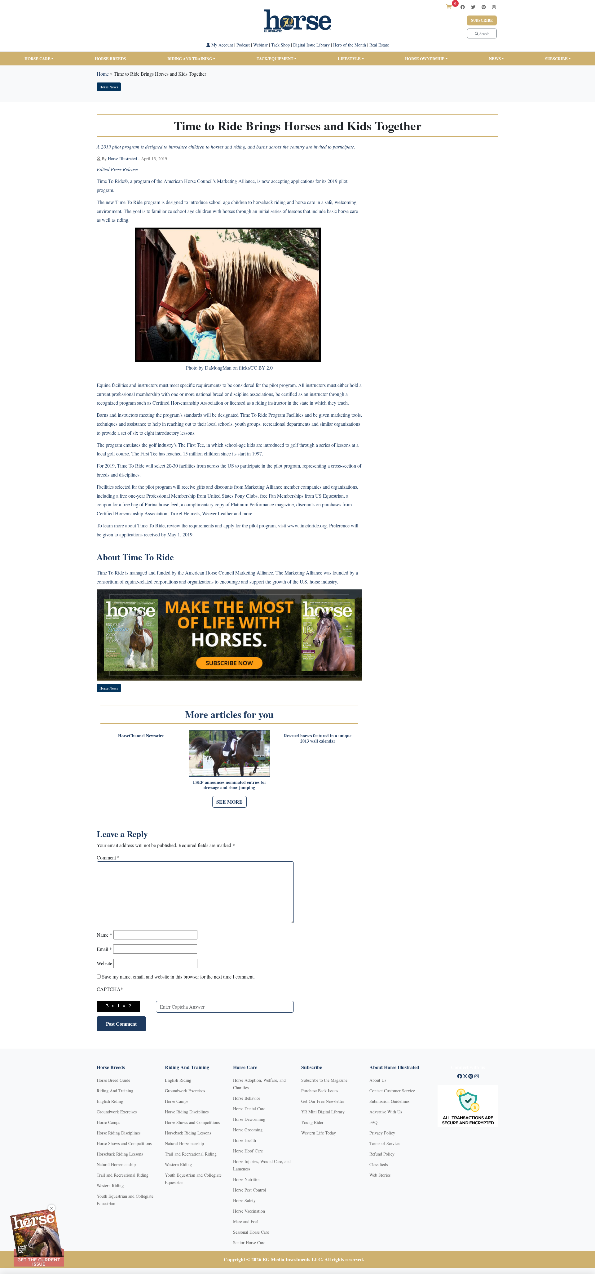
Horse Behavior (246, 1098)
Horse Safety (244, 1200)
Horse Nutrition (247, 1179)
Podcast (243, 45)
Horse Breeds (110, 58)
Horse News (108, 86)
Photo (191, 367)
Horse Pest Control (249, 1190)
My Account (221, 45)
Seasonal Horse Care (251, 1232)
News (495, 58)
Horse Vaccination (249, 1211)
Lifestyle (349, 58)
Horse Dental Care (249, 1109)
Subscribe (482, 20)
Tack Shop (280, 45)
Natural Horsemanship (116, 1164)
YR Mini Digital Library (323, 1112)
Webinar (260, 45)
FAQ (373, 1122)
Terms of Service (384, 1143)
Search (483, 33)
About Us (377, 1080)
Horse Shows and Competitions (124, 1143)
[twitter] (473, 7)
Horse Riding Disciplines (118, 1133)
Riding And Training (115, 1091)
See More (229, 801)
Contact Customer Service (392, 1091)
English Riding (110, 1101)
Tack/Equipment (275, 58)
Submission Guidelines (389, 1101)
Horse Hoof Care (248, 1151)
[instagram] (494, 7)
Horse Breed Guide (113, 1080)
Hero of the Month (349, 45)
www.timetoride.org (307, 525)
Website (104, 963)
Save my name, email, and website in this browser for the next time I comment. (178, 976)
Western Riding (110, 1185)
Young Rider (312, 1122)
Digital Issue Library (311, 45)
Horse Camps (108, 1122)
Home (103, 73)
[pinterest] (484, 7)
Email (104, 949)
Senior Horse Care (249, 1242)
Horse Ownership (424, 58)
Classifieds (378, 1164)
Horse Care (37, 58)
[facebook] (463, 7)
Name (104, 934)
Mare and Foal (245, 1221)
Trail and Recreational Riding (122, 1175)
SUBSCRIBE (556, 58)
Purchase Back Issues (319, 1091)
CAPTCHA (110, 989)
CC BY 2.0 (261, 367)
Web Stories (379, 1175)
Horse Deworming (249, 1119)
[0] (449, 6)
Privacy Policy (382, 1133)
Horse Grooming (247, 1130)
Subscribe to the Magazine (324, 1080)
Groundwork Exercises (117, 1112)
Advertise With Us (385, 1112)
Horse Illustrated (122, 159)
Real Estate (379, 45)
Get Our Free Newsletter (322, 1101)
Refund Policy (381, 1154)
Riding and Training (189, 58)
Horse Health (244, 1140)
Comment (108, 857)
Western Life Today (318, 1133)
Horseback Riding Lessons (120, 1154)
